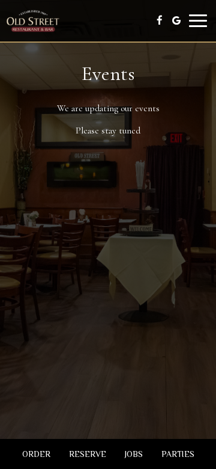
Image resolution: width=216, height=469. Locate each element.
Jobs (134, 454)
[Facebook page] (159, 20)
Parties (177, 454)
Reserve (87, 454)
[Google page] (176, 20)
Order (36, 454)
